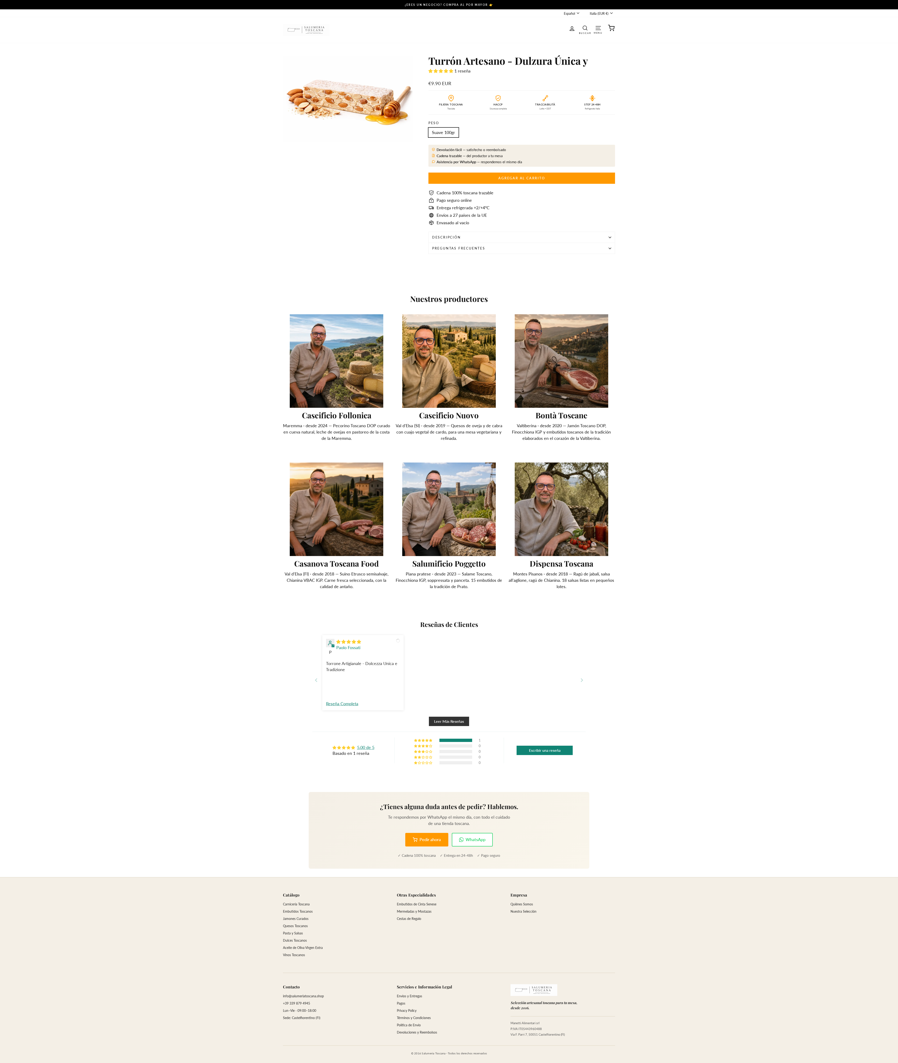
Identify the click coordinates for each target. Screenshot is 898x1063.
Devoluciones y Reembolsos (417, 1032)
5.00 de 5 (365, 747)
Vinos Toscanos (294, 955)
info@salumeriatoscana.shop (303, 996)
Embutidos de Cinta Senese (416, 904)
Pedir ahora (430, 839)
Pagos (401, 1003)
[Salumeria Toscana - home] (534, 990)
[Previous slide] (316, 680)
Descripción (446, 237)
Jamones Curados (295, 919)
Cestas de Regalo (409, 919)
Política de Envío (409, 1025)
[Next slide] (582, 680)
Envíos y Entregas (409, 996)
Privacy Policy (406, 1010)
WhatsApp (475, 839)
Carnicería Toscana (296, 904)
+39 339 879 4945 (296, 1003)
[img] (348, 641)
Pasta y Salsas (293, 933)
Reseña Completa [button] (342, 703)
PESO (433, 123)
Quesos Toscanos (295, 926)
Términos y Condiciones (414, 1018)
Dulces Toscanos (295, 940)
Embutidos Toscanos (298, 911)
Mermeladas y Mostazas (414, 911)
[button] (441, 70)
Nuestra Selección (523, 911)
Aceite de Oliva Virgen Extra (303, 948)
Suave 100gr (443, 132)
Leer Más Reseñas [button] (449, 721)
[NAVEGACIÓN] (598, 28)
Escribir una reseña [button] (545, 750)
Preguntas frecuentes (458, 248)
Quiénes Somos (522, 904)
